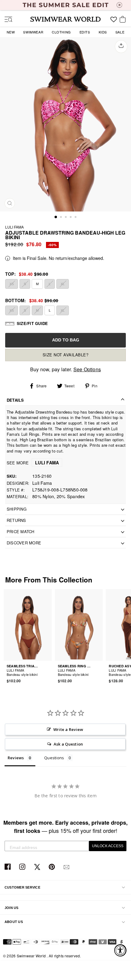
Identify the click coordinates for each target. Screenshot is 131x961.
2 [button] (61, 217)
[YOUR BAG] (123, 20)
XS (11, 284)
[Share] (121, 46)
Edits (85, 32)
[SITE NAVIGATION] (6, 20)
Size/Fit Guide (32, 323)
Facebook (8, 867)
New (11, 32)
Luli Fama (14, 226)
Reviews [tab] (16, 757)
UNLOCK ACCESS (107, 846)
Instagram (23, 867)
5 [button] (76, 217)
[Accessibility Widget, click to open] (120, 950)
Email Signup (67, 867)
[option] (65, 124)
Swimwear (33, 32)
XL (63, 284)
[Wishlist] (113, 22)
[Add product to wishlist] (48, 671)
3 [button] (66, 217)
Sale (119, 32)
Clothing (61, 32)
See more (33, 463)
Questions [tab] (54, 757)
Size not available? (66, 355)
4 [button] (71, 217)
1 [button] (56, 217)
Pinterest (52, 867)
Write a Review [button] (68, 729)
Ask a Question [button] (68, 744)
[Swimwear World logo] (65, 19)
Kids (103, 32)
